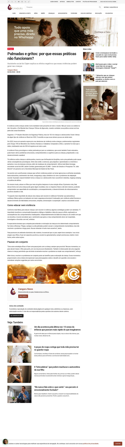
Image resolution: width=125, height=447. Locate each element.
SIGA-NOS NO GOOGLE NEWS (108, 1)
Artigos (10, 49)
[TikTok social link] (28, 1)
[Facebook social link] (8, 1)
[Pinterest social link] (22, 1)
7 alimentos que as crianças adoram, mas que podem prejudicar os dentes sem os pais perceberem (105, 78)
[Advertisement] (62, 419)
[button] (5, 441)
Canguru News (25, 289)
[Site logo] (15, 7)
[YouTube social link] (18, 1)
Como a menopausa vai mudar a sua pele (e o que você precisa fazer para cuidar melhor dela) (106, 55)
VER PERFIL (23, 296)
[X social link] (12, 1)
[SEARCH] (100, 7)
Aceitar (117, 443)
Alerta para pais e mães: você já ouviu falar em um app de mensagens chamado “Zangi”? (106, 66)
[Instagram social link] (15, 1)
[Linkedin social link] (25, 1)
